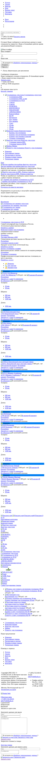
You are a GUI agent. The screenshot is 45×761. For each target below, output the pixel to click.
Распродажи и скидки (13, 155)
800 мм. (7, 297)
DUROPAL (13, 106)
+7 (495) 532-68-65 (7, 699)
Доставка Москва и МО (9, 237)
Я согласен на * (20, 735)
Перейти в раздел (7, 247)
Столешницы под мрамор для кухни (14, 205)
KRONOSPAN (14, 108)
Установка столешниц (9, 254)
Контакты (8, 14)
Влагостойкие (14, 114)
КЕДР (11, 116)
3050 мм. (8, 306)
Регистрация (9, 21)
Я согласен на (20, 63)
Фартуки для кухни (8, 527)
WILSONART (14, 110)
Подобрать (4, 235)
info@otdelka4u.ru (34, 677)
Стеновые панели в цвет (9, 243)
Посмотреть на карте (8, 689)
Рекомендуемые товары (13, 157)
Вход (7, 19)
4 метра (12, 104)
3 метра (12, 102)
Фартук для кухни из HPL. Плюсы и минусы (17, 174)
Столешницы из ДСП (8, 557)
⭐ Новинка (9, 263)
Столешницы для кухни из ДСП (12, 222)
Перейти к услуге (7, 260)
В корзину (39, 275)
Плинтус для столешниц (13, 630)
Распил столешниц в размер (11, 248)
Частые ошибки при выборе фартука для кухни (18, 166)
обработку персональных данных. (25, 63)
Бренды (7, 6)
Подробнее (5, 241)
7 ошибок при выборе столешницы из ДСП (16, 181)
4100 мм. (8, 408)
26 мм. (11, 125)
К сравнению (18, 279)
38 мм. (11, 127)
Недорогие (13, 117)
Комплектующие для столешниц (12, 230)
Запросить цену (19, 757)
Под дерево (13, 119)
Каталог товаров (7, 91)
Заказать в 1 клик (7, 279)
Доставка (8, 12)
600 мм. (7, 295)
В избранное (5, 281)
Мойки (7, 628)
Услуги (7, 2)
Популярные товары (12, 153)
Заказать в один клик (25, 737)
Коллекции (5, 202)
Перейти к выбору (7, 228)
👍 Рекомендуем (11, 267)
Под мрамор (13, 121)
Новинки (8, 151)
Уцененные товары (12, 159)
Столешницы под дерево (10, 209)
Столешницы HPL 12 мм (18, 99)
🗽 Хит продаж (10, 265)
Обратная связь (6, 697)
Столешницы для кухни (9, 553)
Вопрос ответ (10, 10)
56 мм (11, 129)
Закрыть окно (6, 80)
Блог (6, 8)
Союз (11, 123)
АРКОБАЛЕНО (15, 112)
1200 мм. (8, 299)
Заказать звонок (19, 37)
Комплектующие (7, 523)
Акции (7, 4)
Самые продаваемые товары (11, 585)
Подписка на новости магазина (12, 187)
